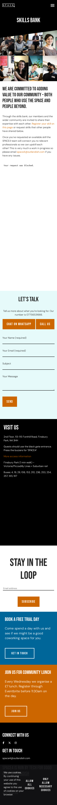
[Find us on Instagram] (15, 743)
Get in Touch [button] (19, 653)
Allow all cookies (30, 784)
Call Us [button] (45, 324)
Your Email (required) (14, 350)
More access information (17, 456)
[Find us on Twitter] (9, 743)
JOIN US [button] (16, 711)
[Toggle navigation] (52, 5)
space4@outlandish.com (31, 151)
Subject (6, 363)
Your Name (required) (14, 337)
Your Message (10, 376)
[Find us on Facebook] (3, 743)
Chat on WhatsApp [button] (19, 324)
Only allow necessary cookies (45, 784)
